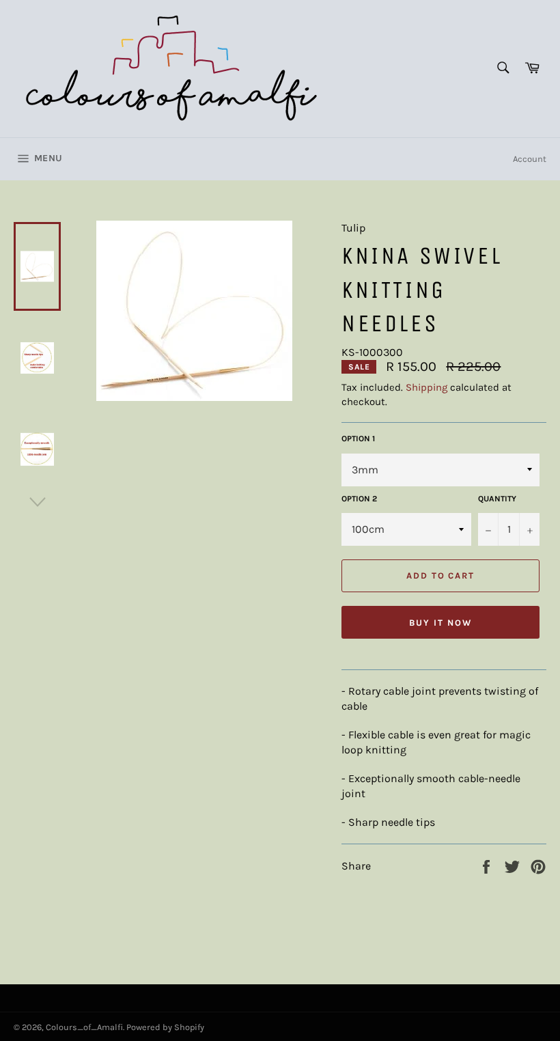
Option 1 (358, 438)
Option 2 (359, 498)
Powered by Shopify (165, 1027)
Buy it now (440, 622)
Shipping (426, 387)
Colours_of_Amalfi (84, 1027)
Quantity (497, 498)
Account (529, 159)
